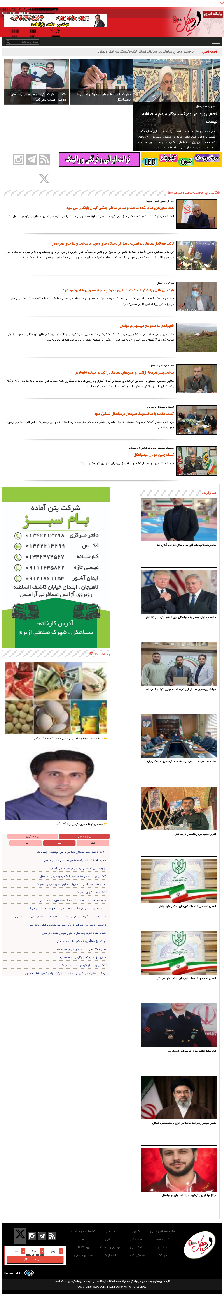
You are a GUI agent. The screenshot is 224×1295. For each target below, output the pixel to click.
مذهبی (83, 1239)
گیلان (136, 1232)
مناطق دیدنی (83, 1255)
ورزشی (109, 1239)
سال (26, 843)
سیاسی (110, 1232)
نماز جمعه (162, 1239)
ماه (59, 843)
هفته (93, 843)
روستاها (83, 1247)
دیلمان (162, 1247)
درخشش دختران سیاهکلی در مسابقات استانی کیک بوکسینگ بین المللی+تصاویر (145, 52)
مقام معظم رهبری (162, 1232)
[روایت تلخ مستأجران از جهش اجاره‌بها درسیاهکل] (101, 81)
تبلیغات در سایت (83, 1232)
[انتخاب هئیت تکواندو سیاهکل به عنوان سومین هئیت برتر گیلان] (36, 81)
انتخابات (110, 1255)
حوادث (162, 1255)
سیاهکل (136, 1239)
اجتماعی (136, 1247)
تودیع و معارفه (109, 1247)
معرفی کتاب (136, 1255)
